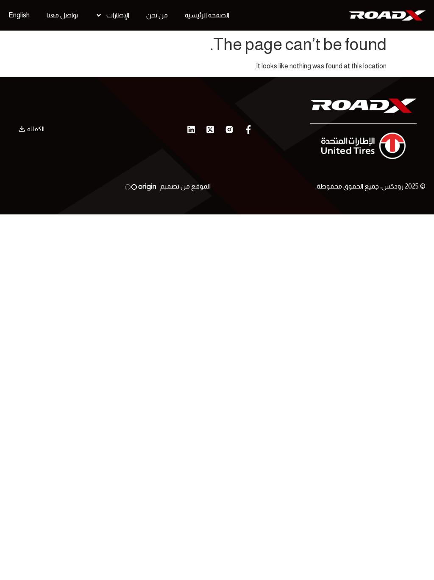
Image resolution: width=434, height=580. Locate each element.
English (19, 15)
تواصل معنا (62, 15)
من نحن (157, 15)
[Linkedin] (191, 129)
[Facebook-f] (248, 129)
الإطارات (117, 15)
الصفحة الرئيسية (207, 15)
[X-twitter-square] (210, 129)
